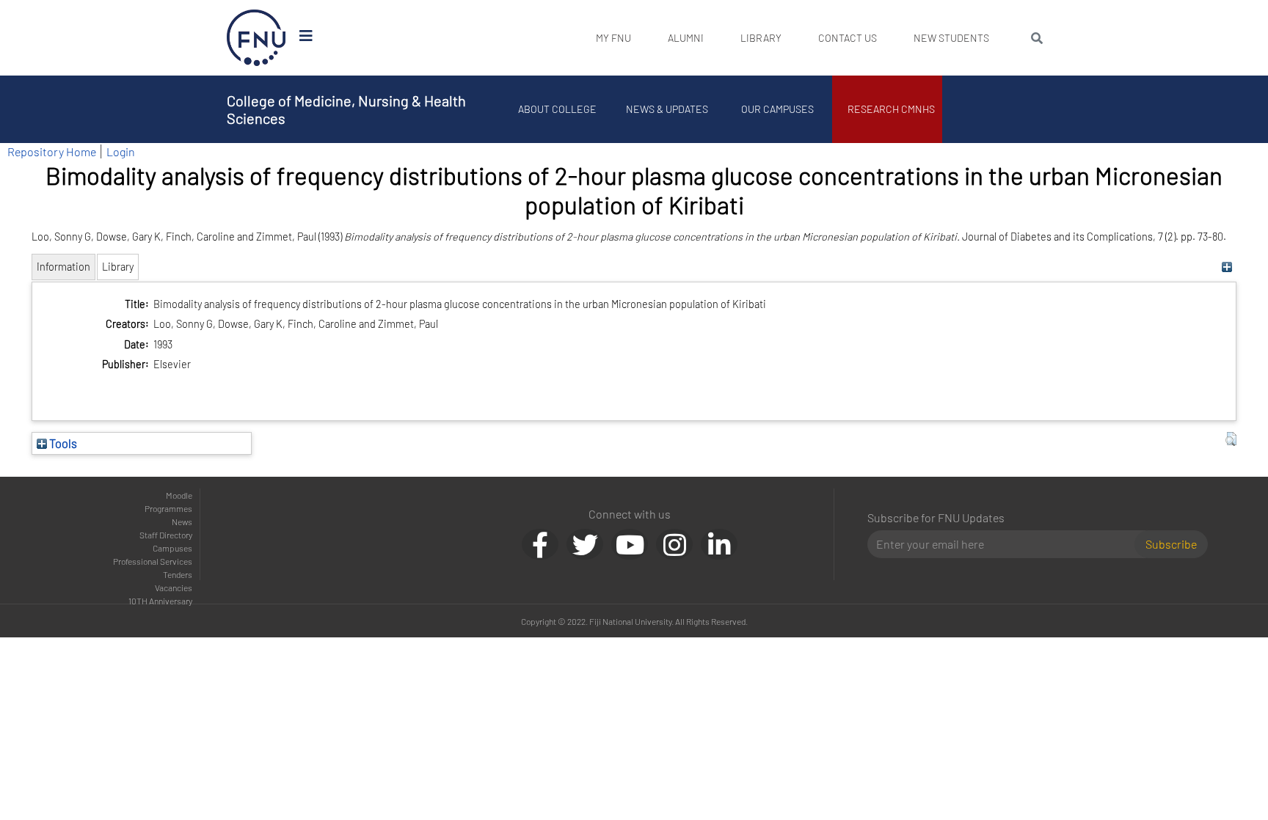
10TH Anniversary (160, 601)
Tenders (177, 574)
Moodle (179, 495)
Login (120, 151)
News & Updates (667, 109)
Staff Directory (165, 535)
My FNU (613, 38)
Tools (62, 443)
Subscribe (1171, 544)
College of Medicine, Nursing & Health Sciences (346, 109)
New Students (951, 38)
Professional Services (152, 561)
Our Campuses (777, 109)
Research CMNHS (891, 109)
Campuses (172, 548)
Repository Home (51, 151)
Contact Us (847, 38)
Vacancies (173, 587)
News (182, 521)
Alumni (686, 38)
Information (63, 266)
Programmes (168, 508)
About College (557, 109)
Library (760, 38)
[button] (1230, 439)
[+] (1227, 266)
